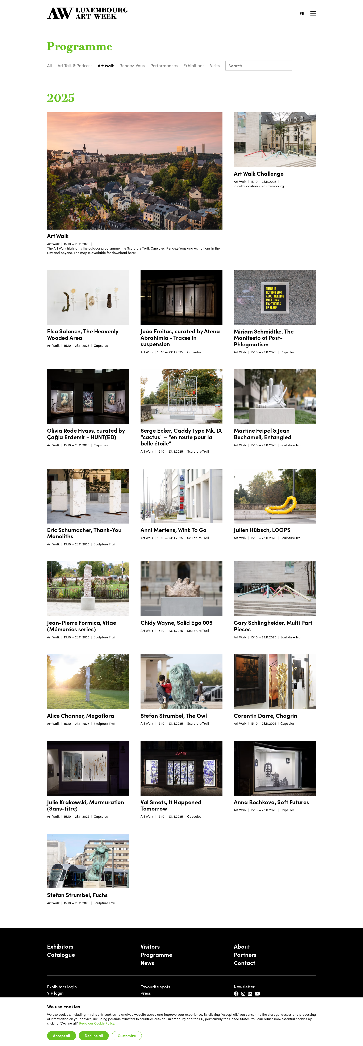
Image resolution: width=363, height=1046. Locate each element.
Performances (164, 65)
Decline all (94, 1035)
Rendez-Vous (132, 65)
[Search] (286, 66)
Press (146, 993)
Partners (245, 954)
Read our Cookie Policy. (97, 1023)
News (147, 962)
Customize (127, 1035)
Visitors (150, 946)
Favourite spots (155, 986)
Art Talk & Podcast (75, 65)
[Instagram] (243, 994)
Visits (215, 65)
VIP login (55, 993)
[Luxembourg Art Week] (87, 13)
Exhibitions (193, 65)
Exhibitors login (62, 986)
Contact (244, 962)
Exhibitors (60, 946)
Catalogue (61, 954)
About (242, 946)
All (49, 65)
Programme (156, 954)
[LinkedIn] (250, 994)
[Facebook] (236, 994)
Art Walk (106, 65)
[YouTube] (257, 994)
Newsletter (244, 986)
